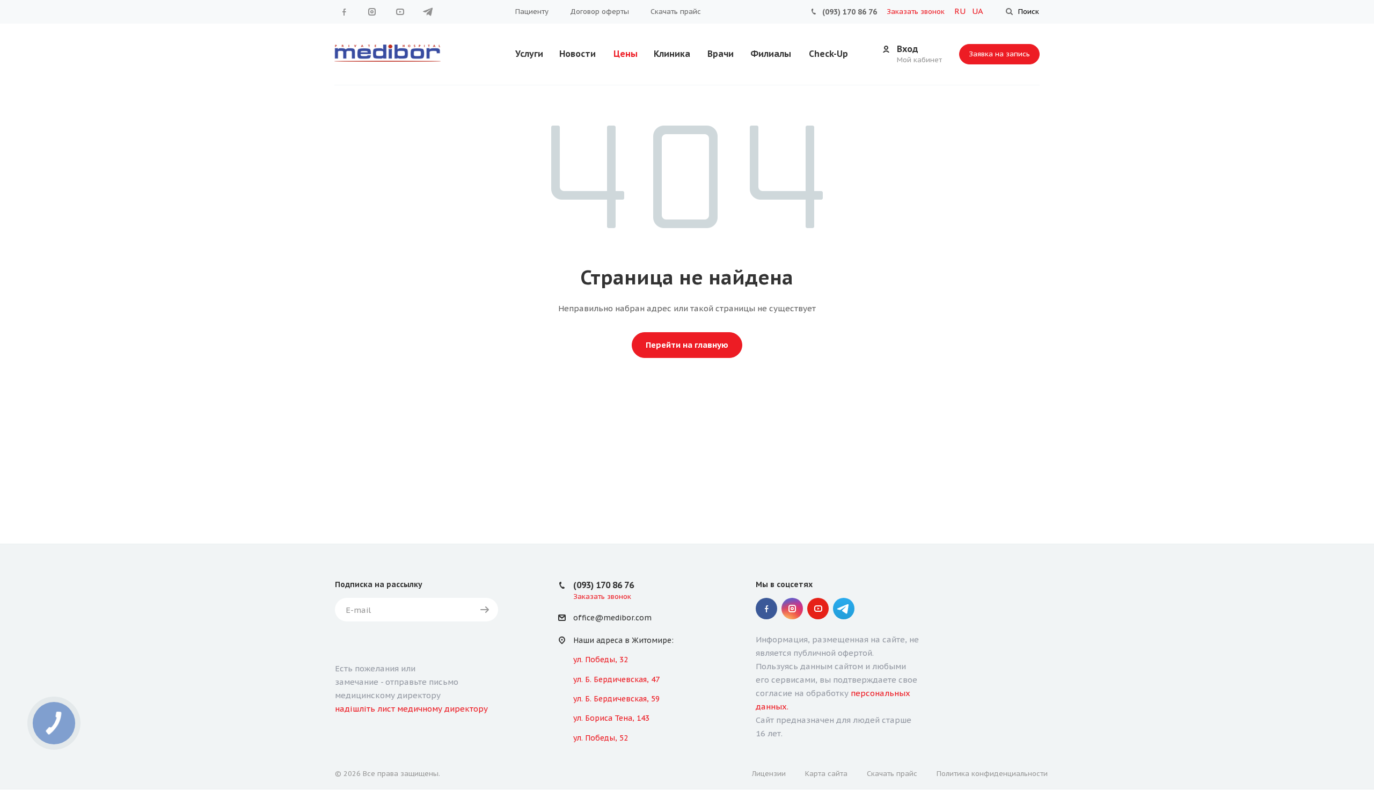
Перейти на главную (687, 345)
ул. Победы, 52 (600, 738)
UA (977, 11)
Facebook (344, 12)
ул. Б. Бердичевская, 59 (616, 699)
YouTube (400, 12)
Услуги (529, 53)
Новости (577, 53)
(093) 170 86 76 (849, 12)
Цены (625, 53)
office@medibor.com (612, 618)
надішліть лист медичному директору (411, 709)
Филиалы (770, 53)
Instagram (372, 12)
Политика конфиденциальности (992, 773)
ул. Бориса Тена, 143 (611, 718)
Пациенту (532, 11)
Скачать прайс (676, 11)
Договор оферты (599, 11)
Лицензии (769, 773)
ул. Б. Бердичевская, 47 (616, 679)
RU (961, 11)
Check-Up (828, 53)
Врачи (720, 53)
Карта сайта (826, 773)
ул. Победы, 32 (600, 659)
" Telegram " (428, 12)
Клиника (672, 53)
